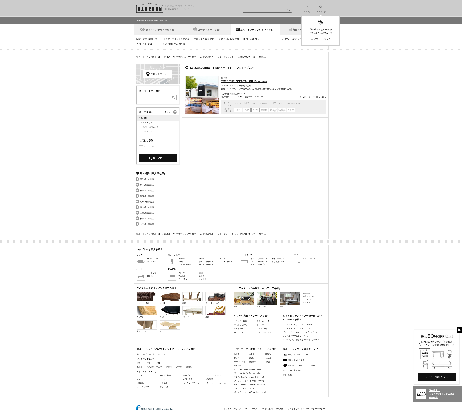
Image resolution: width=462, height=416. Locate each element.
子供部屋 (306, 293)
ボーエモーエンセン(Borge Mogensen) (250, 392)
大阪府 (169, 367)
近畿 (221, 39)
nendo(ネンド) (240, 362)
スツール (182, 259)
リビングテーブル (258, 264)
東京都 (139, 367)
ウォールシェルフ (264, 332)
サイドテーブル (278, 259)
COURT (281, 103)
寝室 (282, 306)
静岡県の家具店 (147, 185)
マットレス (151, 273)
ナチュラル (141, 331)
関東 (138, 39)
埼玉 (157, 39)
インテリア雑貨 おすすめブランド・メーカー (301, 340)
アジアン (140, 317)
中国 (245, 39)
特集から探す (290, 39)
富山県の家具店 (147, 207)
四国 (138, 44)
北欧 (184, 303)
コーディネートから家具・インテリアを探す (257, 288)
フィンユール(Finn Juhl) (244, 388)
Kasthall (263, 103)
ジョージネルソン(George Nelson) (248, 373)
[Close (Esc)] (459, 330)
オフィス (306, 302)
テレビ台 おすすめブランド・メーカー (298, 336)
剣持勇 (252, 354)
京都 (237, 39)
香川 (145, 44)
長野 (212, 39)
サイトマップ (251, 409)
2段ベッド (151, 276)
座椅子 (201, 259)
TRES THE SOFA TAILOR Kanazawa (244, 81)
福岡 (171, 44)
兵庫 (232, 39)
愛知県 (189, 367)
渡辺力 (252, 358)
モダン (162, 317)
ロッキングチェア (206, 264)
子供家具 (163, 383)
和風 (207, 317)
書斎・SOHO (308, 296)
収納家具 (210, 379)
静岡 (207, 39)
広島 (252, 39)
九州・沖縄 (161, 44)
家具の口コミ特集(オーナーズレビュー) (304, 365)
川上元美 (268, 358)
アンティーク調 (143, 303)
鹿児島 (182, 44)
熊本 (176, 44)
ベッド (162, 379)
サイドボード (239, 329)
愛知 (202, 39)
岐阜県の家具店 (147, 202)
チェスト (182, 276)
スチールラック (263, 321)
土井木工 (272, 103)
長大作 (236, 358)
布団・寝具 (187, 379)
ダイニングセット (213, 375)
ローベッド (238, 332)
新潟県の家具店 (147, 196)
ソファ (139, 375)
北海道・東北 (169, 39)
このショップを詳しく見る (314, 97)
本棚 (201, 273)
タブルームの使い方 (232, 409)
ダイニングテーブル (259, 259)
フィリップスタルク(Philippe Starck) (249, 381)
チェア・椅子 (165, 375)
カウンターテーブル (259, 262)
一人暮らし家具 (240, 325)
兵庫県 (179, 367)
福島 (187, 39)
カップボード (262, 329)
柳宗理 (236, 354)
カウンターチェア (185, 264)
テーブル (186, 375)
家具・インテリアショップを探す (257, 29)
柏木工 (246, 103)
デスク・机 (141, 379)
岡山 (257, 39)
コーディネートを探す (209, 29)
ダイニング (261, 306)
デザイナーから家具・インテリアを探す (255, 349)
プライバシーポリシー (315, 409)
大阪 (227, 39)
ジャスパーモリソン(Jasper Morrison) (249, 384)
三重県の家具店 (147, 213)
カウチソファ (152, 259)
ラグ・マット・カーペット (217, 383)
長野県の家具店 (147, 190)
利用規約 (280, 409)
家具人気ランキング (296, 360)
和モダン (163, 331)
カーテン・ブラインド (192, 383)
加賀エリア (147, 123)
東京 (145, 39)
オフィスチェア (226, 262)
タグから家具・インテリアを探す (251, 315)
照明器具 (140, 383)
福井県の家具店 (147, 218)
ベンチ (222, 259)
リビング (237, 306)
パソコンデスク (309, 259)
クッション (164, 387)
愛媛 (150, 44)
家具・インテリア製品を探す (161, 29)
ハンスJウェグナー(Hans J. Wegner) (249, 377)
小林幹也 (237, 366)
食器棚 (201, 276)
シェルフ (202, 279)
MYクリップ (321, 12)
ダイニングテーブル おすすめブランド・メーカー (303, 332)
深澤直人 (268, 354)
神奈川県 (150, 367)
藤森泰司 (252, 362)
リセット (168, 112)
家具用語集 (287, 375)
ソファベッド (152, 262)
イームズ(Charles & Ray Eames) (247, 369)
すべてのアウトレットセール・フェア (152, 354)
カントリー (186, 317)
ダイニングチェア (206, 262)
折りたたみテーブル (280, 262)
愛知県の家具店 (147, 179)
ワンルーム (307, 299)
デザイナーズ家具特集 (292, 370)
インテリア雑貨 (143, 387)
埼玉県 (159, 367)
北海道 (181, 39)
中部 (196, 39)
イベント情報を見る (436, 377)
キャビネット (183, 279)
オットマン (182, 262)
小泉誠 (267, 362)
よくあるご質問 (295, 409)
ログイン (307, 12)
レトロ (162, 303)
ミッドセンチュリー (213, 303)
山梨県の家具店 (147, 224)
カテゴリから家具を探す (149, 249)
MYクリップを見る (322, 39)
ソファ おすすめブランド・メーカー (297, 325)
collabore (255, 103)
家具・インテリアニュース (299, 355)
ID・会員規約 (267, 409)
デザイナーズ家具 (241, 321)
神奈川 (151, 39)
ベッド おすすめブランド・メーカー (297, 328)
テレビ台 (182, 273)
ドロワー (260, 325)
